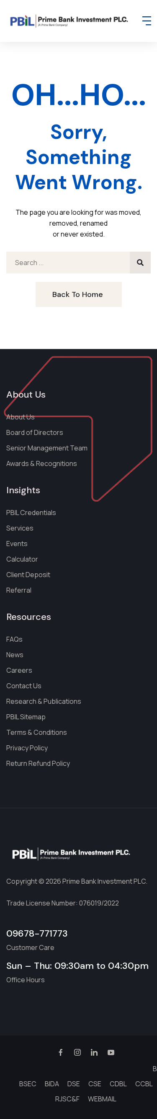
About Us (20, 417)
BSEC (27, 1083)
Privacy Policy (27, 747)
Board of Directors (34, 432)
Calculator (22, 559)
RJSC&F (67, 1098)
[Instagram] (77, 1053)
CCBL (144, 1083)
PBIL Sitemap (26, 716)
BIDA (52, 1083)
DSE (73, 1083)
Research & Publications (43, 701)
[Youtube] (111, 1053)
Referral (18, 590)
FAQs (14, 639)
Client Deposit (28, 574)
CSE (94, 1083)
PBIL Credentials (31, 512)
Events (17, 543)
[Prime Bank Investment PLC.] (69, 21)
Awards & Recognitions (41, 463)
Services (19, 528)
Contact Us (23, 685)
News (14, 654)
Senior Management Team (47, 448)
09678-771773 (37, 933)
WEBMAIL (102, 1098)
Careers (19, 670)
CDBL (118, 1083)
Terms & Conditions (36, 732)
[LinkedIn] (94, 1053)
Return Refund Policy (38, 763)
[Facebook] (61, 1053)
